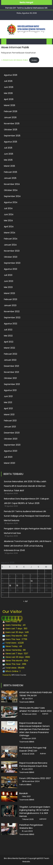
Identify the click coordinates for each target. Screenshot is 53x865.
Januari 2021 (10, 426)
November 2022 (12, 311)
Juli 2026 (8, 81)
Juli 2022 (8, 329)
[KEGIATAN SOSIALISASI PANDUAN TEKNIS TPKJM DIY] (9, 696)
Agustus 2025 (10, 141)
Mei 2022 (8, 335)
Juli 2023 (8, 275)
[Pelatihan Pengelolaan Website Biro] (9, 829)
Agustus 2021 (10, 390)
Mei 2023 (8, 287)
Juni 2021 (8, 396)
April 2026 (8, 99)
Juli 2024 (8, 208)
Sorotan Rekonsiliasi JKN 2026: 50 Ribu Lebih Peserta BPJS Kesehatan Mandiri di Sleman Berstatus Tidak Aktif (25, 486)
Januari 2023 (10, 305)
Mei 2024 (8, 220)
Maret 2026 (9, 105)
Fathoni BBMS (25, 784)
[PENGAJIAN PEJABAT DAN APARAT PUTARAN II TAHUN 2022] (9, 712)
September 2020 (12, 444)
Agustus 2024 (10, 202)
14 (32, 580)
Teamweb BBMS (26, 702)
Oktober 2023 (10, 256)
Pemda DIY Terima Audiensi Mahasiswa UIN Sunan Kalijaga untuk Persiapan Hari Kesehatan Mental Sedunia (27, 516)
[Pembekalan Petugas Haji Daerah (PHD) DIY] (9, 751)
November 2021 (11, 372)
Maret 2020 (9, 463)
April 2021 (8, 408)
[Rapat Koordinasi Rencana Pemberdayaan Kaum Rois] (9, 767)
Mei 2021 (8, 402)
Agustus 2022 (10, 323)
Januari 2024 (10, 244)
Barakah (23, 793)
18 (10, 585)
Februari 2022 (10, 353)
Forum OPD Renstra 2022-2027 (35, 778)
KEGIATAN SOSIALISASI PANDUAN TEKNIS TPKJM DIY (35, 694)
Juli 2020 (8, 457)
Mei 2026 (8, 93)
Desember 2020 (12, 432)
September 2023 (12, 263)
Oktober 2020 (10, 438)
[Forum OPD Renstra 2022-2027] (9, 782)
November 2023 (12, 250)
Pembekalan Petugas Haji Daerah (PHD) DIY (32, 749)
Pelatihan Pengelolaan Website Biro (31, 826)
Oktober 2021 (10, 378)
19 (17, 585)
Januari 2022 (10, 360)
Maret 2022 (9, 347)
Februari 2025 (10, 172)
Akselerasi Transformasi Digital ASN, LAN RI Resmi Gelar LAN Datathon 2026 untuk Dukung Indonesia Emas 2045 (27, 546)
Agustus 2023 (10, 269)
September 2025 (12, 135)
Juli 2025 (8, 147)
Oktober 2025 (10, 129)
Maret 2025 (9, 166)
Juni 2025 (8, 153)
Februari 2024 (10, 238)
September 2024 (12, 196)
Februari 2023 (10, 299)
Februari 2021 (10, 420)
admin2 (42, 819)
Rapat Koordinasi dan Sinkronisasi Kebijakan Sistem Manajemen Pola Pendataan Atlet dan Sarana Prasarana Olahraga (34, 729)
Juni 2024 (8, 214)
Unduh (34, 60)
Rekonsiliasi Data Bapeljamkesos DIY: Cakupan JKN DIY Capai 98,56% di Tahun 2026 (26, 501)
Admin (45, 714)
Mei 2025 (8, 159)
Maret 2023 (9, 293)
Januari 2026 (10, 117)
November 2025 (12, 123)
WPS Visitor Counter (18, 675)
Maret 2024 (9, 232)
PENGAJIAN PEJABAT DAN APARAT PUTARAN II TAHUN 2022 (35, 709)
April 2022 (8, 341)
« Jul (25, 601)
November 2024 (12, 184)
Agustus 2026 (10, 75)
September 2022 (12, 317)
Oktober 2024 (11, 190)
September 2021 (12, 384)
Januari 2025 (10, 178)
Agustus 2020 (10, 450)
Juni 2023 (8, 281)
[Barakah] (9, 797)
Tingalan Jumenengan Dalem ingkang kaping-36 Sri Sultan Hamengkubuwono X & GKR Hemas (34, 811)
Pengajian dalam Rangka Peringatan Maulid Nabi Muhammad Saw (27, 531)
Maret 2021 (9, 414)
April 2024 (9, 226)
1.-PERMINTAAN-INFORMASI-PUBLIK (14, 60)
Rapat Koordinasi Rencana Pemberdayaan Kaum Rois (33, 764)
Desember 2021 (11, 366)
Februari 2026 (10, 111)
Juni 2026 (8, 87)
